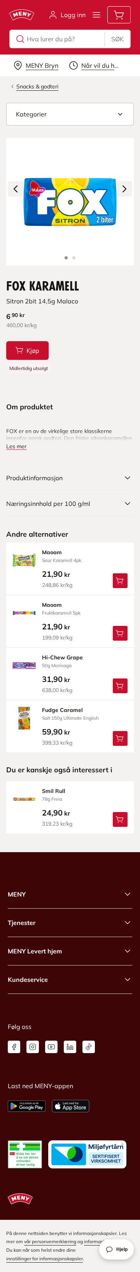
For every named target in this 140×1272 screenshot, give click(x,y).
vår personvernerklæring (50, 1241)
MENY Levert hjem (35, 951)
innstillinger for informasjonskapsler (44, 1258)
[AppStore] (70, 1106)
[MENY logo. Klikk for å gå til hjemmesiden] (21, 14)
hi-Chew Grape (62, 657)
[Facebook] (14, 1047)
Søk (117, 39)
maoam (52, 552)
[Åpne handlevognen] (119, 14)
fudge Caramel (62, 710)
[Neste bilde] (124, 189)
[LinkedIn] (70, 1047)
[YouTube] (51, 1047)
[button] (70, 114)
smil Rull (53, 791)
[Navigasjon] (96, 14)
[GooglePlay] (27, 1106)
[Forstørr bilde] (70, 202)
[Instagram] (32, 1047)
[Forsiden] (73, 257)
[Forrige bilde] (15, 189)
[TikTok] (88, 1047)
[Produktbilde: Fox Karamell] (66, 257)
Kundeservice (28, 979)
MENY (17, 894)
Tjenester (21, 923)
